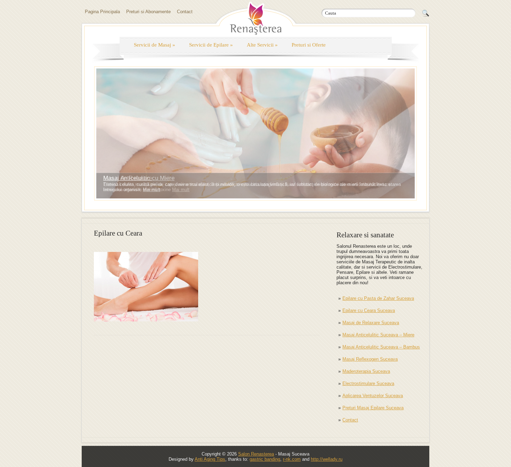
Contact (185, 11)
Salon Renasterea (256, 454)
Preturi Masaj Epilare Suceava (373, 407)
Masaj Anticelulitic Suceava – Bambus (381, 347)
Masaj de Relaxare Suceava (370, 322)
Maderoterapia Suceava (366, 371)
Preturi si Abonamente (148, 11)
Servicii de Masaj (154, 45)
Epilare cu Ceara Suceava (368, 310)
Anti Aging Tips (210, 459)
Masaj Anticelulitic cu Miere (139, 178)
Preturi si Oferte (309, 45)
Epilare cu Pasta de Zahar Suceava (378, 298)
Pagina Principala (102, 11)
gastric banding (265, 459)
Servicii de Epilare (211, 45)
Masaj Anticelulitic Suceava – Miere (378, 334)
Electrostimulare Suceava (368, 383)
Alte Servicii (262, 45)
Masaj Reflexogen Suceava (370, 359)
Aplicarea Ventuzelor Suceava (372, 395)
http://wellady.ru (326, 459)
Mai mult (151, 189)
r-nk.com (292, 459)
